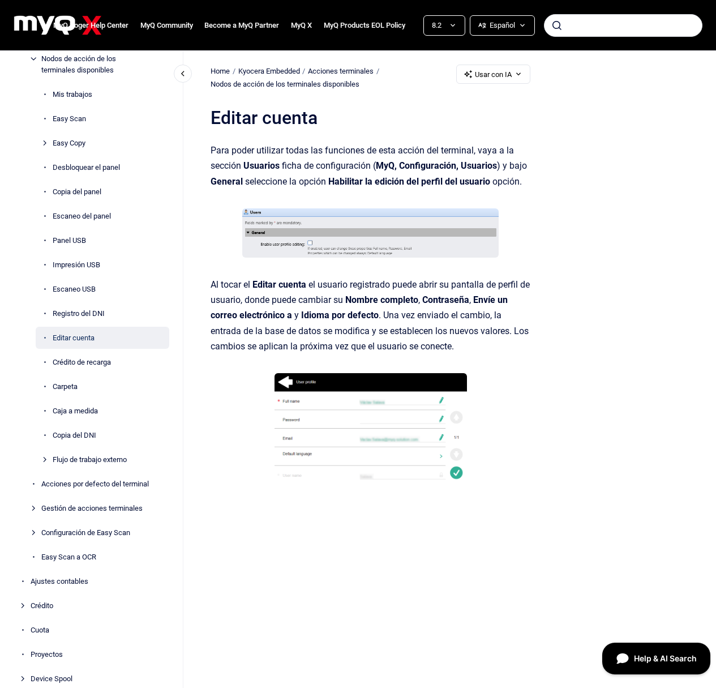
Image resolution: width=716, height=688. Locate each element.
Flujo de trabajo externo (90, 459)
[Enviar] (557, 25)
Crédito (42, 605)
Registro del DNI (79, 313)
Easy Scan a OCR (68, 556)
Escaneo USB (74, 288)
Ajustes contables (59, 580)
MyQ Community (166, 25)
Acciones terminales (341, 71)
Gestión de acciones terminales (92, 507)
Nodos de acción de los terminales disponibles (78, 64)
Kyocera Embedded (269, 71)
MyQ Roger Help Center (90, 25)
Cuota (40, 629)
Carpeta (65, 386)
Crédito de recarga (82, 361)
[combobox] (623, 25)
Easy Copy (69, 142)
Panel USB (69, 240)
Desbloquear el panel (86, 167)
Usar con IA (493, 74)
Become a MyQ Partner (241, 25)
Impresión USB (76, 264)
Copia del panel (77, 191)
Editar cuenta (74, 337)
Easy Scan (69, 118)
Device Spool (51, 678)
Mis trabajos (72, 93)
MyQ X (301, 25)
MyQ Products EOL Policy (364, 25)
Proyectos (47, 653)
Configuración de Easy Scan (85, 532)
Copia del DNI (74, 434)
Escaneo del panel (82, 215)
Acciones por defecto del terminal (95, 483)
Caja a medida (75, 410)
